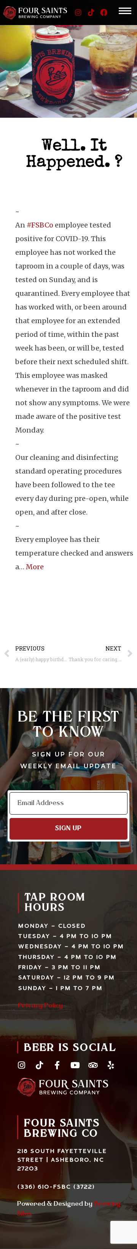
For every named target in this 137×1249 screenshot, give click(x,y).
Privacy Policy (40, 1006)
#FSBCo (40, 225)
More (35, 566)
